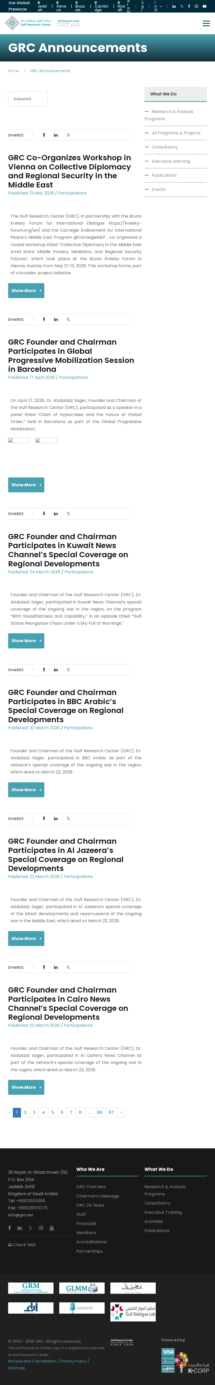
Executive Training (163, 1212)
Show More (24, 291)
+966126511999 (30, 1201)
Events (159, 189)
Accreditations (91, 1242)
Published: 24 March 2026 (34, 572)
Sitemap (16, 1368)
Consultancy (165, 147)
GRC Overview (91, 1187)
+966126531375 (32, 1208)
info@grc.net (20, 1215)
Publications (164, 175)
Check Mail (23, 1245)
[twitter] (31, 1228)
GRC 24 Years (90, 1205)
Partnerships (89, 1251)
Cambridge (101, 8)
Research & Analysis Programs (168, 115)
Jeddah (42, 8)
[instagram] (41, 1228)
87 (111, 1112)
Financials (86, 1224)
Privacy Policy (73, 1361)
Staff (81, 1214)
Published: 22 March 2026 (34, 728)
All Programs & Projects (176, 133)
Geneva (61, 8)
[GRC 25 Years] (121, 1342)
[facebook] (10, 1228)
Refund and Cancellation (33, 1361)
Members (86, 1233)
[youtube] (52, 1228)
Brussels (80, 8)
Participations (72, 193)
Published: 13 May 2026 (31, 193)
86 (99, 1112)
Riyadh (121, 8)
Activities (153, 1221)
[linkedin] (20, 1228)
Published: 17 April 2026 (31, 377)
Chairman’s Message (97, 1196)
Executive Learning (171, 161)
